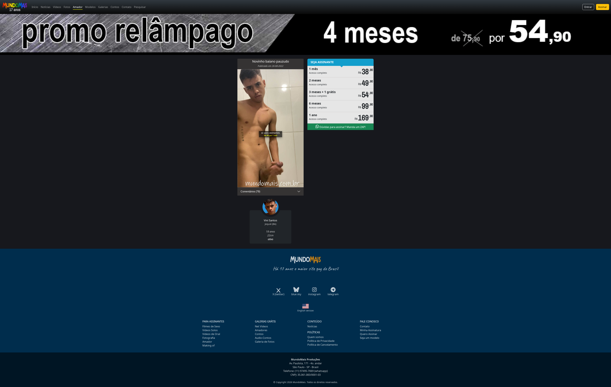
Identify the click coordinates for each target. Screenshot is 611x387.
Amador (78, 7)
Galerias (103, 7)
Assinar (602, 7)
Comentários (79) (250, 191)
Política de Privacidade (320, 341)
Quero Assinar (368, 334)
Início (35, 7)
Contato (126, 7)
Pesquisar (140, 7)
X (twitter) (278, 294)
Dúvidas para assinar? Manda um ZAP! (342, 127)
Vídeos (57, 7)
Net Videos (261, 326)
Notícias (45, 7)
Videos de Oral (211, 334)
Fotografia (208, 338)
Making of (208, 345)
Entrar (588, 7)
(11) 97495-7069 (304, 371)
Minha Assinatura (370, 330)
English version (305, 310)
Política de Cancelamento (322, 344)
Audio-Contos (263, 338)
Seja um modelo (369, 338)
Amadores (261, 330)
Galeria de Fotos (264, 341)
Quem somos (315, 337)
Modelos (90, 7)
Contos (115, 7)
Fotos (67, 7)
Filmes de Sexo (211, 326)
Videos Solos (210, 330)
